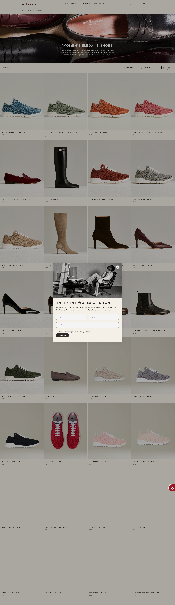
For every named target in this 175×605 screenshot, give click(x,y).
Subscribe (62, 335)
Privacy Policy (84, 332)
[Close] (118, 267)
